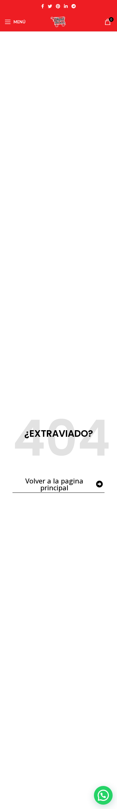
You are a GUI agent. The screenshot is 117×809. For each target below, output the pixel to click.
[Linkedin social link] (66, 6)
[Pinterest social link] (58, 6)
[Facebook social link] (42, 6)
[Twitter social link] (50, 6)
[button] (103, 795)
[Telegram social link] (74, 6)
